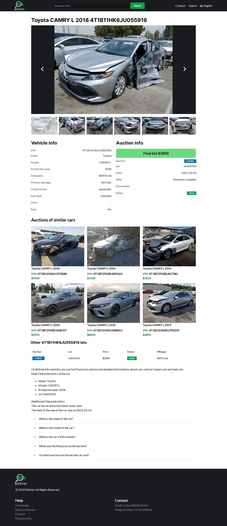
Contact (180, 5)
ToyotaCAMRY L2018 (45, 268)
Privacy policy (23, 518)
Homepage (22, 505)
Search (193, 5)
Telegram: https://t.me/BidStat (133, 509)
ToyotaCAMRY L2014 (101, 268)
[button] (206, 6)
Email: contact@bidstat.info (131, 505)
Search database (25, 509)
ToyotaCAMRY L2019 (157, 325)
